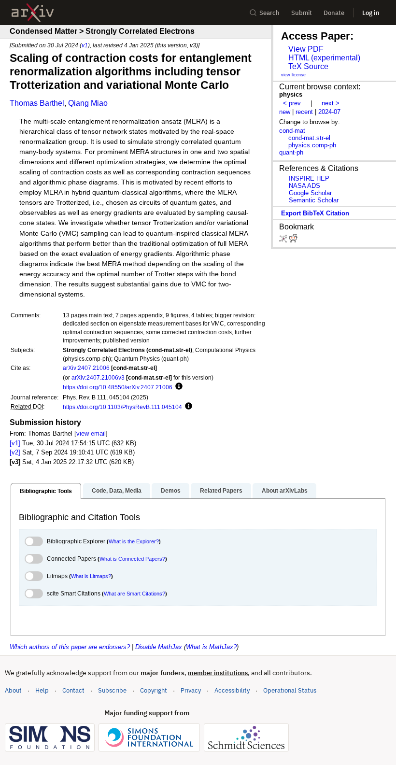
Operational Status (289, 690)
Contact (73, 690)
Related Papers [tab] (221, 490)
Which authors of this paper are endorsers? (70, 647)
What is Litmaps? (91, 576)
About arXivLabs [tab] (285, 490)
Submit (301, 13)
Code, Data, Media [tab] (116, 490)
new (284, 111)
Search (269, 13)
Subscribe (112, 690)
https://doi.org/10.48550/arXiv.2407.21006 (117, 387)
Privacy (191, 690)
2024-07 (329, 111)
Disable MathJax (158, 647)
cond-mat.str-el (309, 138)
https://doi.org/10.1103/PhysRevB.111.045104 (122, 407)
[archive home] (33, 12)
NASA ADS (304, 185)
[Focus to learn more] (177, 386)
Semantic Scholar (314, 200)
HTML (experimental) (324, 58)
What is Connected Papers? (132, 559)
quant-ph (291, 152)
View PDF (306, 49)
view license (293, 74)
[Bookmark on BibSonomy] (284, 240)
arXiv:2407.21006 (86, 368)
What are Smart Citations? (134, 593)
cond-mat (292, 130)
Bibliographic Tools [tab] (46, 491)
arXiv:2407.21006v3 (98, 377)
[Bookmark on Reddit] (293, 240)
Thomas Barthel (37, 103)
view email (91, 433)
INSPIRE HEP (309, 178)
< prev (292, 103)
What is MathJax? (211, 647)
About (13, 690)
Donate (334, 13)
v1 (85, 45)
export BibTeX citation (315, 213)
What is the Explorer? (134, 541)
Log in (371, 13)
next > (330, 103)
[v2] (15, 452)
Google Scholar (310, 193)
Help (42, 690)
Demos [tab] (171, 490)
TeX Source (308, 66)
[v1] (15, 443)
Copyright (153, 690)
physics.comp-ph (312, 145)
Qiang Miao (88, 103)
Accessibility (232, 690)
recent (304, 111)
